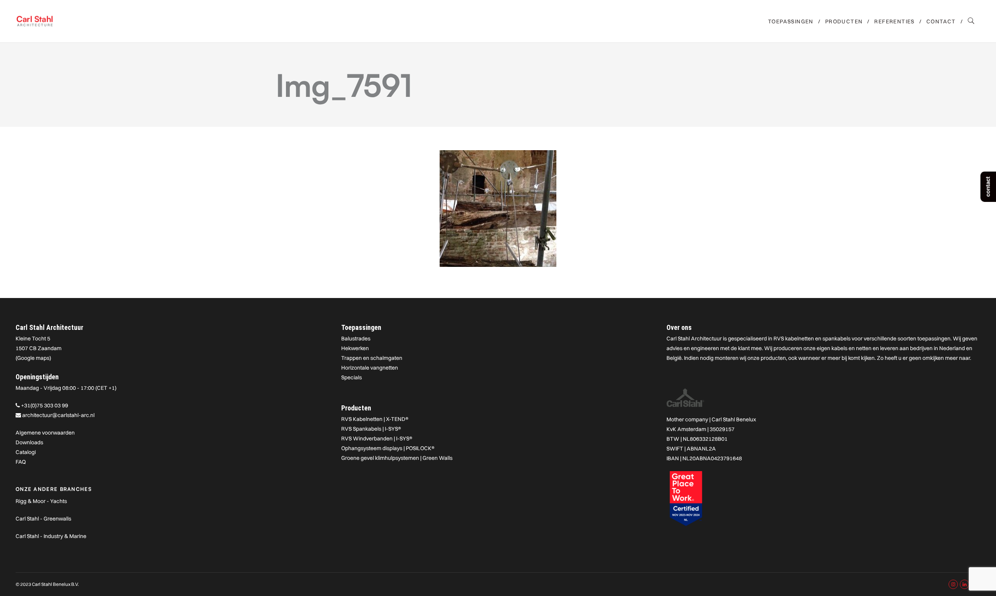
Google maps (33, 357)
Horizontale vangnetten (369, 367)
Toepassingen (791, 21)
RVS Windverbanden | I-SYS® (376, 438)
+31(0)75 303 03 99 (44, 405)
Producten (844, 21)
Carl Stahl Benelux (734, 419)
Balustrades (355, 338)
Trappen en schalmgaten (371, 357)
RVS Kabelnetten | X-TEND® (375, 418)
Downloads (29, 442)
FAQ (21, 461)
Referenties (894, 21)
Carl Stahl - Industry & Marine (51, 536)
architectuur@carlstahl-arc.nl (58, 415)
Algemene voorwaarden (45, 432)
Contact (941, 21)
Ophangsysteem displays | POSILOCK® (388, 448)
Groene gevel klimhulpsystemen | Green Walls (396, 457)
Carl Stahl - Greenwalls (43, 518)
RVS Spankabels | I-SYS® (371, 428)
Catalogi (26, 452)
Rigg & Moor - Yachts (41, 501)
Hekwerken (355, 348)
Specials (351, 377)
